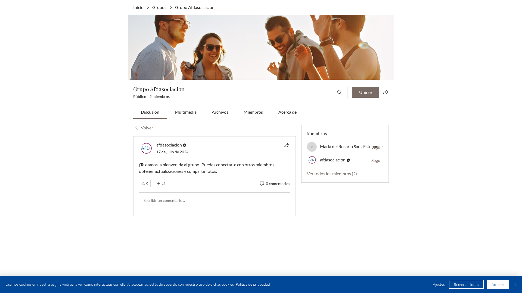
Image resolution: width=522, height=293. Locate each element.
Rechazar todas (466, 284)
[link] (150, 111)
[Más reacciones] (161, 183)
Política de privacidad (253, 284)
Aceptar (498, 284)
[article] (214, 176)
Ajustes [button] (439, 284)
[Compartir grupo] (385, 92)
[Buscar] (339, 92)
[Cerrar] (515, 284)
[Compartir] (287, 145)
